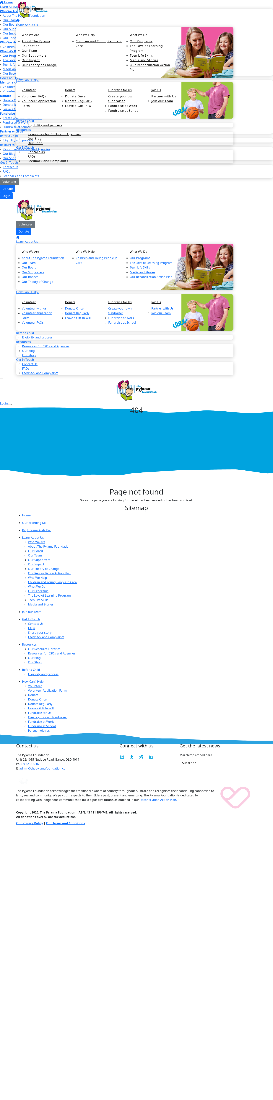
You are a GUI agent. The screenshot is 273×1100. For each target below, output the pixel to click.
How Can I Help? (27, 80)
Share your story (39, 633)
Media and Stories (144, 60)
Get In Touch (31, 619)
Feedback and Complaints (48, 161)
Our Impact (31, 60)
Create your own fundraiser (121, 98)
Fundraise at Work (122, 106)
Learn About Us (27, 25)
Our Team (29, 51)
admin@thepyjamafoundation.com (43, 768)
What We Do (138, 35)
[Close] (10, 404)
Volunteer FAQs (34, 96)
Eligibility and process (45, 125)
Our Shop (35, 662)
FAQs (6, 171)
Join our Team (162, 101)
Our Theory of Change (39, 65)
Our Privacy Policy (29, 823)
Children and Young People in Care (99, 43)
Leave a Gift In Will (79, 106)
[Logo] (32, 9)
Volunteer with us (34, 308)
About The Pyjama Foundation (36, 43)
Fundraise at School (123, 111)
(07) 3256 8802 (29, 764)
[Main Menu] (1, 378)
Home (26, 515)
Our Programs (141, 41)
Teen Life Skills (141, 55)
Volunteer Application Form (39, 103)
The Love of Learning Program (146, 48)
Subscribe (189, 763)
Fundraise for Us (120, 90)
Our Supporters (34, 55)
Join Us (156, 90)
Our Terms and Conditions (65, 823)
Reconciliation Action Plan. (158, 800)
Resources (29, 644)
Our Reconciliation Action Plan (150, 67)
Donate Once (75, 96)
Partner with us (39, 731)
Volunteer (9, 182)
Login (6, 196)
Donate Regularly (78, 101)
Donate (7, 189)
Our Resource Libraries (44, 649)
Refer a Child (31, 670)
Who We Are (30, 35)
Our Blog (28, 351)
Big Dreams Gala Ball (36, 530)
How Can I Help (33, 682)
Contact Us (36, 152)
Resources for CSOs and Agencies (54, 134)
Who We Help (85, 35)
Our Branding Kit (34, 523)
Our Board (29, 267)
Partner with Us (163, 96)
